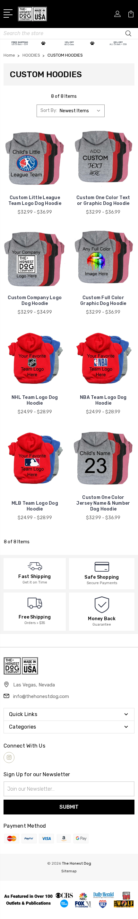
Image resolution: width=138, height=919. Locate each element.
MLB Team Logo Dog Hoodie (35, 506)
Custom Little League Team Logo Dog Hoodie (34, 200)
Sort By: (48, 110)
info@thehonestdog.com (41, 696)
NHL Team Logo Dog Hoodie (35, 400)
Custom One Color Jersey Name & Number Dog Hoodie (103, 503)
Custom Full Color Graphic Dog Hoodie (103, 300)
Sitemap (69, 871)
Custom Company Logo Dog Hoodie (35, 300)
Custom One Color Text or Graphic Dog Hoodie (103, 200)
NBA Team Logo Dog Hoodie (103, 400)
